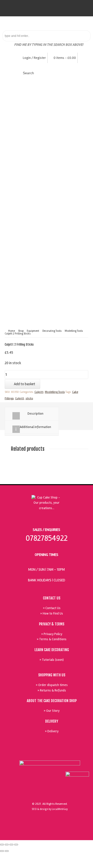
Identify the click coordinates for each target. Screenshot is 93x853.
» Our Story (52, 711)
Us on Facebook (48, 754)
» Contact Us (52, 608)
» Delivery (52, 731)
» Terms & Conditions (51, 639)
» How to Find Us (51, 614)
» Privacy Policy (51, 634)
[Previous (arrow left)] (2, 851)
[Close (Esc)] (2, 844)
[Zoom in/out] (16, 844)
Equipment (33, 330)
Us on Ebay (37, 754)
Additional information (35, 427)
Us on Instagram (83, 754)
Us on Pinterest (71, 754)
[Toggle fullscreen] (11, 844)
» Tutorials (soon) (51, 660)
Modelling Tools (74, 330)
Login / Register (34, 58)
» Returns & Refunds (51, 690)
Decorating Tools (52, 330)
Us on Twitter (60, 754)
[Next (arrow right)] (7, 851)
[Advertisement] (46, 187)
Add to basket (24, 384)
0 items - (65, 58)
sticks (29, 398)
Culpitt (38, 392)
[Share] (7, 844)
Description (35, 414)
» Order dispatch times (52, 685)
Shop (21, 330)
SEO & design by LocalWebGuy (50, 809)
